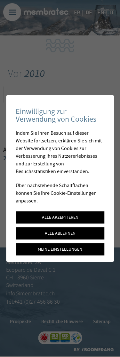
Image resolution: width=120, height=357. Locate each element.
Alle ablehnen (60, 233)
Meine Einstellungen (60, 249)
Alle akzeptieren (60, 217)
